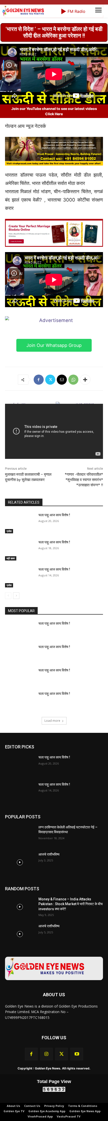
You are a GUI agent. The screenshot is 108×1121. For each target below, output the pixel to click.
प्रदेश (9, 602)
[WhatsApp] (73, 451)
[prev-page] (8, 666)
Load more (52, 791)
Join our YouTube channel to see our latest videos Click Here (54, 182)
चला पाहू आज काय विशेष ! (54, 586)
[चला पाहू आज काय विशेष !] (19, 594)
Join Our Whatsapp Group (54, 416)
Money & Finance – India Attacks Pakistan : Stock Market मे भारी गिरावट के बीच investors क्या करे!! (70, 975)
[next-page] (16, 666)
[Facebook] (39, 451)
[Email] (62, 451)
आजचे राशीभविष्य (49, 925)
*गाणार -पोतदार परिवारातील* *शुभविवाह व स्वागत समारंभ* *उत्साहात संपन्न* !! (84, 550)
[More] (85, 451)
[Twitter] (50, 451)
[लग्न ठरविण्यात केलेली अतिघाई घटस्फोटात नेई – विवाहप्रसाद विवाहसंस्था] (19, 906)
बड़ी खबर (11, 629)
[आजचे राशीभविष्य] (19, 933)
